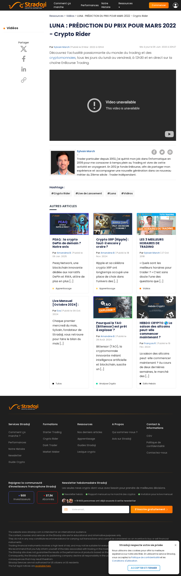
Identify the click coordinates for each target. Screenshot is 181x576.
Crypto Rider (50, 438)
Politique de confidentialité (145, 557)
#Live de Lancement (88, 193)
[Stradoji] (27, 5)
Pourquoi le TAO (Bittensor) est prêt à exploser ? (111, 326)
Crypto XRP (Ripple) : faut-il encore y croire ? (112, 243)
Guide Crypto (16, 462)
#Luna (111, 193)
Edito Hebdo (149, 383)
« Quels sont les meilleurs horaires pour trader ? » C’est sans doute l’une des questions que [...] (156, 272)
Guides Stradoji (86, 445)
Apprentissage (63, 288)
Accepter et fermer (144, 568)
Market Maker (51, 452)
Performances (90, 5)
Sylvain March (62, 47)
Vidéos (12, 28)
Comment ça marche (62, 5)
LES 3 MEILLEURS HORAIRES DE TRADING (152, 243)
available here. (43, 565)
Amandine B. (64, 252)
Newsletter (15, 455)
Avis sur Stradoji (121, 438)
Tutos (59, 383)
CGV (149, 436)
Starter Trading (52, 432)
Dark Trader (50, 445)
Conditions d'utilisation (124, 560)
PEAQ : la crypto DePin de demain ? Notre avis (66, 243)
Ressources (56, 16)
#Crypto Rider (60, 193)
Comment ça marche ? (16, 434)
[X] (23, 48)
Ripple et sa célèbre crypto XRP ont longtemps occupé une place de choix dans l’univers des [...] (112, 272)
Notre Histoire (105, 5)
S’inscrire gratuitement (150, 509)
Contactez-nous (157, 452)
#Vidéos (127, 193)
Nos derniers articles (89, 432)
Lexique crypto (86, 452)
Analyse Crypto (107, 383)
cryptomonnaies (62, 57)
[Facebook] (23, 58)
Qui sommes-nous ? (125, 432)
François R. (150, 343)
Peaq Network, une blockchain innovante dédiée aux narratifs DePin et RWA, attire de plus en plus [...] (68, 272)
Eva (59, 310)
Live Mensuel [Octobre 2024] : (65, 303)
